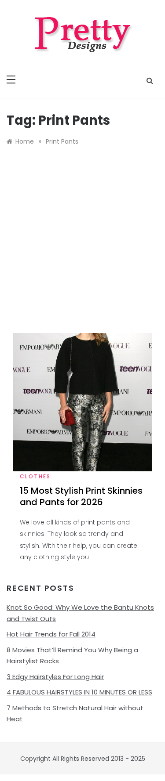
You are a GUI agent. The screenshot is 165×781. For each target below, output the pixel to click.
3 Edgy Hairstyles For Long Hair (55, 676)
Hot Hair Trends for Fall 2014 (51, 634)
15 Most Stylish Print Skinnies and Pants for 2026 (81, 496)
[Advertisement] (82, 246)
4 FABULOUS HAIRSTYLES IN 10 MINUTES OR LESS (79, 692)
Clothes (35, 476)
